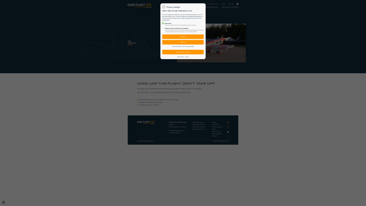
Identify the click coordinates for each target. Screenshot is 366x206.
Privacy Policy (180, 56)
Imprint (187, 56)
